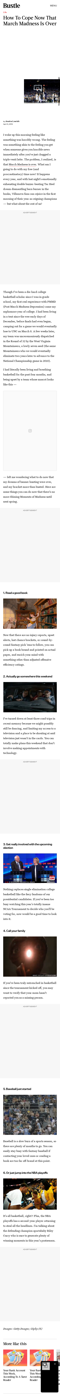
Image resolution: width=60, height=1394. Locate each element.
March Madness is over (22, 164)
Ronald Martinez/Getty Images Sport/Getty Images (59, 91)
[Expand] (44, 1364)
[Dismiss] (54, 1364)
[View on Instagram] (30, 431)
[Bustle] (11, 5)
